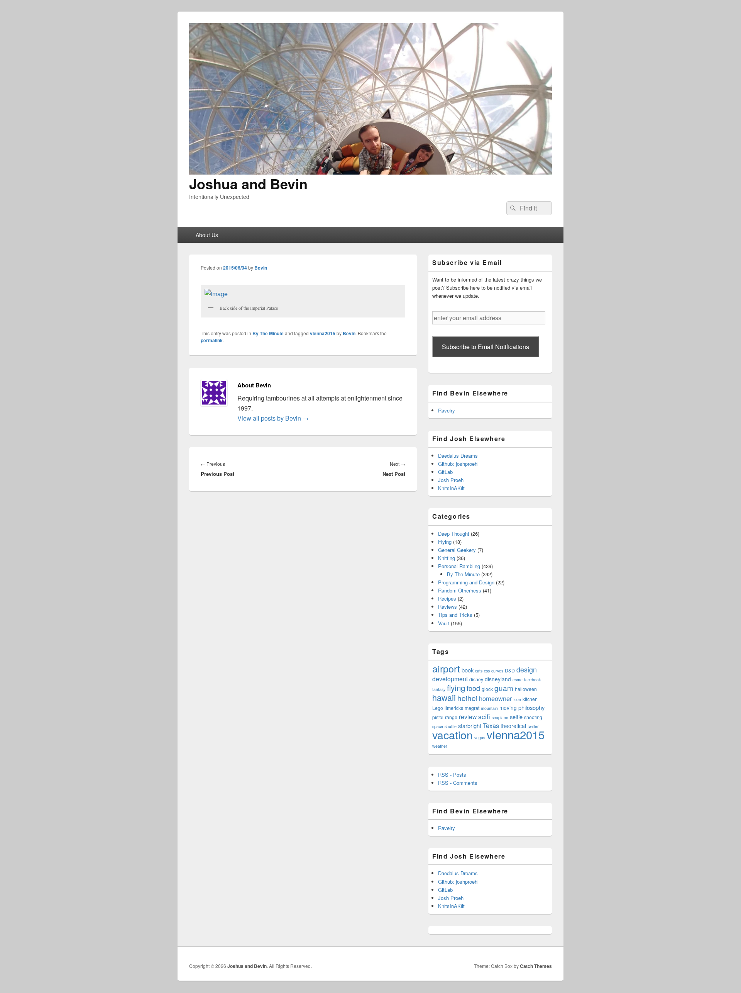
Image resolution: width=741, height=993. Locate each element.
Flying (445, 541)
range (451, 717)
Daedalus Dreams (458, 455)
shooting (533, 717)
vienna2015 (322, 333)
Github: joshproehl (458, 463)
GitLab (445, 471)
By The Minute (268, 333)
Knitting (446, 558)
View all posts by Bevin (273, 418)
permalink (212, 340)
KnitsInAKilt (451, 488)
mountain (489, 708)
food (473, 688)
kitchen (530, 699)
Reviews (447, 606)
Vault (443, 623)
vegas (479, 737)
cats (478, 671)
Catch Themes (536, 965)
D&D (510, 670)
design (526, 669)
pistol (437, 717)
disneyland (498, 679)
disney (476, 679)
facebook (532, 679)
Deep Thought (453, 533)
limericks (454, 707)
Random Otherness (459, 590)
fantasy (438, 689)
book (468, 670)
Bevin (260, 267)
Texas (491, 725)
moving (508, 707)
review (468, 716)
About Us (207, 235)
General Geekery (457, 549)
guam (503, 687)
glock (487, 689)
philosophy (531, 707)
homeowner (495, 698)
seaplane (500, 717)
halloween (526, 689)
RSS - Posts (452, 774)
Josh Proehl (451, 480)
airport (446, 668)
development (450, 678)
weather (439, 746)
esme (518, 679)
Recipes (447, 598)
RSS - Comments (457, 782)
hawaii (444, 697)
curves (497, 671)
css (487, 671)
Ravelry (446, 410)
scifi (484, 716)
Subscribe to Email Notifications (485, 346)
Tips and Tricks (455, 614)
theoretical (513, 726)
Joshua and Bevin (248, 183)
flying (456, 687)
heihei (467, 698)
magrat (472, 707)
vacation (452, 734)
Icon (517, 699)
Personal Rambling (459, 566)
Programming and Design (466, 582)
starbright (469, 725)
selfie (516, 717)
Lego (437, 707)
